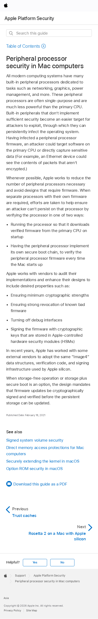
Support (20, 575)
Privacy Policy (12, 610)
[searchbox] (49, 33)
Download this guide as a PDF (40, 484)
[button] (26, 46)
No (62, 562)
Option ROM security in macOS (34, 468)
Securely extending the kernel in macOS (42, 461)
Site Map (31, 610)
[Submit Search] (11, 33)
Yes (35, 562)
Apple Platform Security (29, 18)
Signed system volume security (34, 440)
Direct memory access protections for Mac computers (45, 450)
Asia (6, 598)
